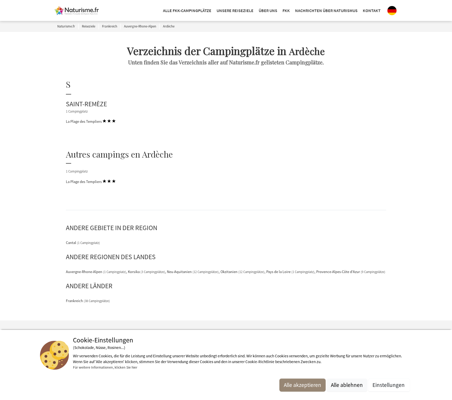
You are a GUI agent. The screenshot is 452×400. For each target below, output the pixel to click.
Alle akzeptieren (302, 384)
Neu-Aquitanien (193, 271)
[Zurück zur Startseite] (76, 10)
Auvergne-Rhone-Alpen (96, 271)
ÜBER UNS (268, 10)
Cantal (83, 242)
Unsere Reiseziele (235, 10)
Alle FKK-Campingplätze (187, 10)
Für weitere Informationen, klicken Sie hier (105, 367)
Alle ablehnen (347, 384)
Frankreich (88, 300)
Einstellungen (389, 384)
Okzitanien (242, 271)
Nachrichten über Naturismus (326, 10)
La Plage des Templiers (84, 121)
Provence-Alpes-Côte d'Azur (350, 271)
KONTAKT (372, 10)
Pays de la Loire (290, 271)
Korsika (146, 271)
